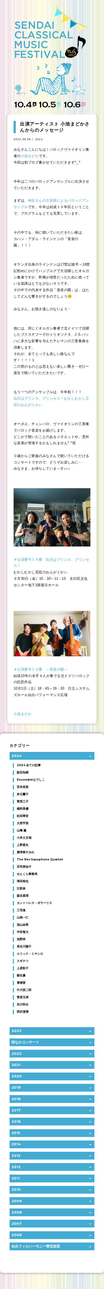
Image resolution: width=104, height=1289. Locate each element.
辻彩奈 (21, 888)
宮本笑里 (23, 787)
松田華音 (23, 816)
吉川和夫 (23, 1004)
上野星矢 (23, 845)
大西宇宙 (23, 823)
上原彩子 (23, 968)
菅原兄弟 (23, 997)
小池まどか (30, 156)
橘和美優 (23, 808)
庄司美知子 (24, 866)
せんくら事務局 (27, 874)
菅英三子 (23, 801)
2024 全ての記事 (29, 765)
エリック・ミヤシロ (30, 953)
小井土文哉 (24, 837)
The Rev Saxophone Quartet (40, 859)
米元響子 (23, 794)
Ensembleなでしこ (31, 779)
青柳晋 (21, 982)
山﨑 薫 (21, 830)
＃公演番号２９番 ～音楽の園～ (41, 669)
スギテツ (23, 961)
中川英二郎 (24, 990)
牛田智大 (23, 932)
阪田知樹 (23, 772)
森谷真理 (23, 895)
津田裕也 (23, 881)
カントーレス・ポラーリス (34, 903)
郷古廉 (21, 975)
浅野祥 (21, 939)
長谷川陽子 (24, 946)
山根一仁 (23, 917)
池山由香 (23, 924)
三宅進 (21, 910)
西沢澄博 (23, 1011)
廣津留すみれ (25, 852)
